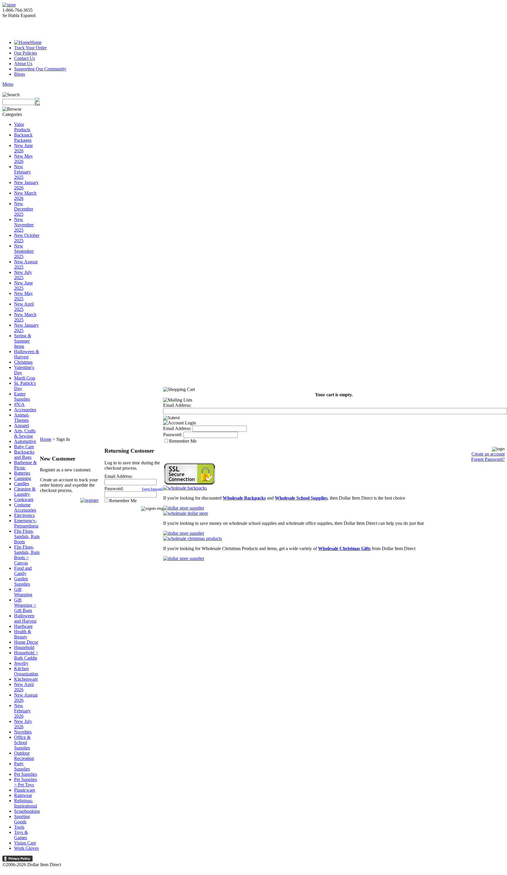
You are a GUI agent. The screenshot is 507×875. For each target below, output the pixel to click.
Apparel (21, 425)
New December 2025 (23, 209)
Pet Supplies (25, 774)
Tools (19, 827)
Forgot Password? (152, 488)
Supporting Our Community (40, 68)
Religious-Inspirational (25, 803)
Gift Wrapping (23, 592)
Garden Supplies (22, 581)
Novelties (23, 731)
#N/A (19, 404)
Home (36, 42)
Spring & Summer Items (22, 341)
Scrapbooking (27, 811)
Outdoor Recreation (24, 756)
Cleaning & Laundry (25, 491)
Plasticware (24, 790)
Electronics (24, 515)
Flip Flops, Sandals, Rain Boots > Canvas (27, 554)
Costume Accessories (25, 507)
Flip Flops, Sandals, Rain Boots (27, 536)
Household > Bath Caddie (26, 655)
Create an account (488, 453)
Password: (114, 488)
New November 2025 (24, 224)
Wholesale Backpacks (244, 497)
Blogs (19, 74)
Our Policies (25, 52)
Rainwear (23, 795)
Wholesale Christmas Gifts (344, 548)
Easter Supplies (22, 396)
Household (24, 647)
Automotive (25, 441)
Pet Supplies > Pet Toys (25, 782)
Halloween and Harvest (25, 618)
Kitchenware (26, 679)
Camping (22, 478)
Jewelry (21, 663)
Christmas (23, 362)
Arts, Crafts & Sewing (25, 433)
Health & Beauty (22, 634)
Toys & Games (21, 835)
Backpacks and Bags (24, 454)
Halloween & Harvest (26, 354)
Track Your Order (30, 47)
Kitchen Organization (26, 671)
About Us (23, 63)
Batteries (22, 473)
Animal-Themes (21, 417)
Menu (7, 84)
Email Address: (118, 476)
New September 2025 (24, 251)
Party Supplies (22, 766)
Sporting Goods (22, 819)
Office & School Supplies (22, 742)
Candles (21, 483)
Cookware (23, 499)
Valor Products (22, 127)
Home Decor (26, 642)
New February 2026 (22, 711)
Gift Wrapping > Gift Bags (25, 605)
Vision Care (25, 842)
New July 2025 (23, 275)
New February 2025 (22, 172)
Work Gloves (26, 848)
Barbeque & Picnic (25, 465)
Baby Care (24, 446)
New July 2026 (23, 724)
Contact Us (24, 58)
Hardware (23, 626)
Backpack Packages (23, 137)
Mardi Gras (24, 377)
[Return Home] (9, 4)
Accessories (25, 409)
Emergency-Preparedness (26, 523)
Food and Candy (23, 571)
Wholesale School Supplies (301, 497)
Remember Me (123, 500)
